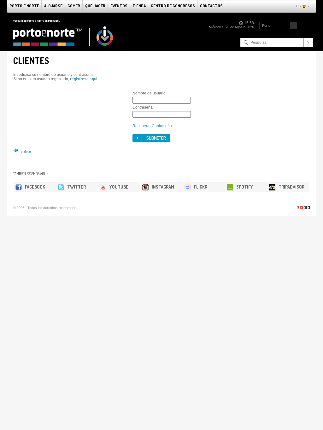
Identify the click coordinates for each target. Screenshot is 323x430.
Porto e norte (24, 5)
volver (25, 152)
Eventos (118, 5)
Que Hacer (95, 5)
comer (74, 5)
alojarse (53, 5)
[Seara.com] (303, 207)
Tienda (139, 5)
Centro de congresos (173, 5)
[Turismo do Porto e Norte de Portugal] (63, 33)
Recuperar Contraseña (152, 126)
